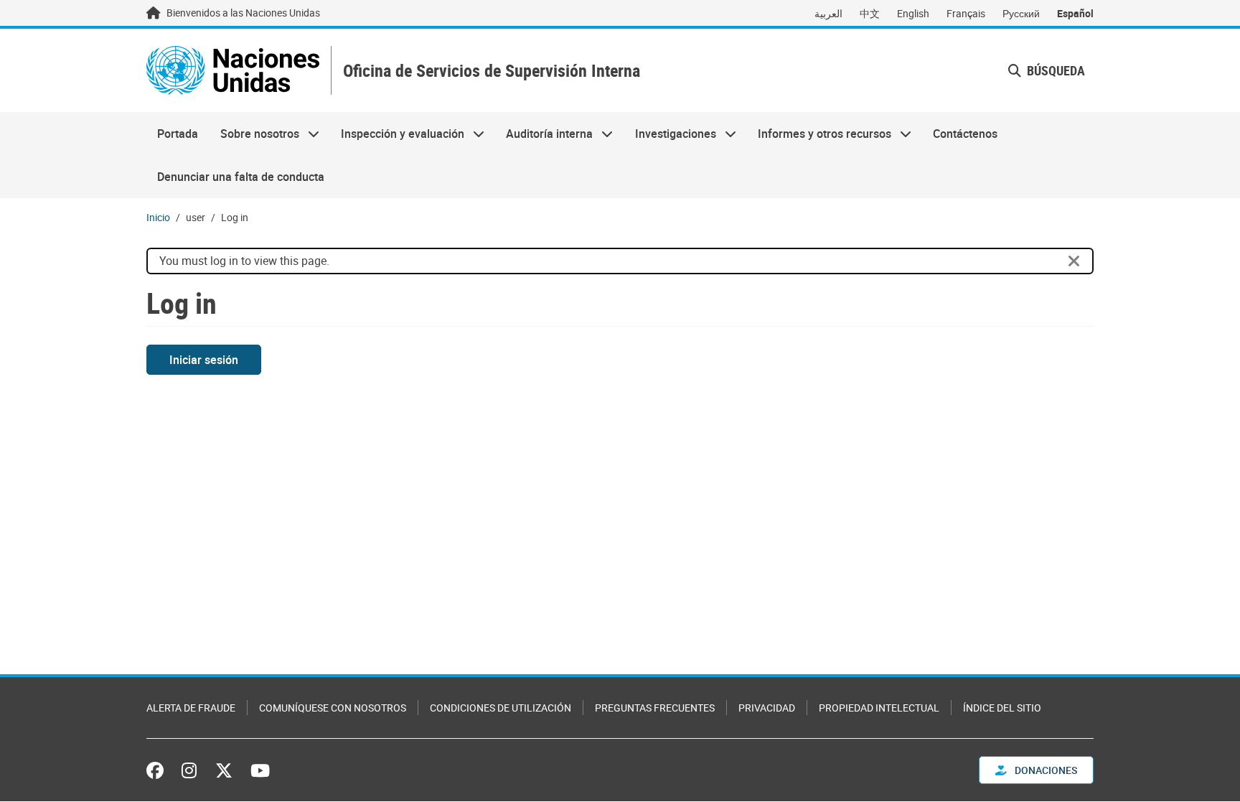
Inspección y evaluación (397, 133)
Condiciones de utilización (500, 707)
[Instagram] (189, 770)
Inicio (158, 217)
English (913, 13)
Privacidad (766, 707)
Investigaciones (670, 133)
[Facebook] (158, 770)
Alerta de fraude (190, 707)
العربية (828, 13)
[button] (1047, 70)
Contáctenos (965, 133)
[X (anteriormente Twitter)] (224, 770)
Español (1075, 13)
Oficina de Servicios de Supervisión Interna (491, 70)
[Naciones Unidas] (232, 70)
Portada (177, 133)
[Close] (1074, 261)
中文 (870, 13)
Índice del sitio (1002, 707)
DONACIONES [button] (1045, 770)
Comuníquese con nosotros (332, 707)
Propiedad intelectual (879, 707)
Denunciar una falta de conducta (240, 177)
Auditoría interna (544, 133)
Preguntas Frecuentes (655, 707)
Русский (1021, 13)
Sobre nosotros (254, 133)
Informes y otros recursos (819, 133)
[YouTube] (260, 770)
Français (966, 13)
